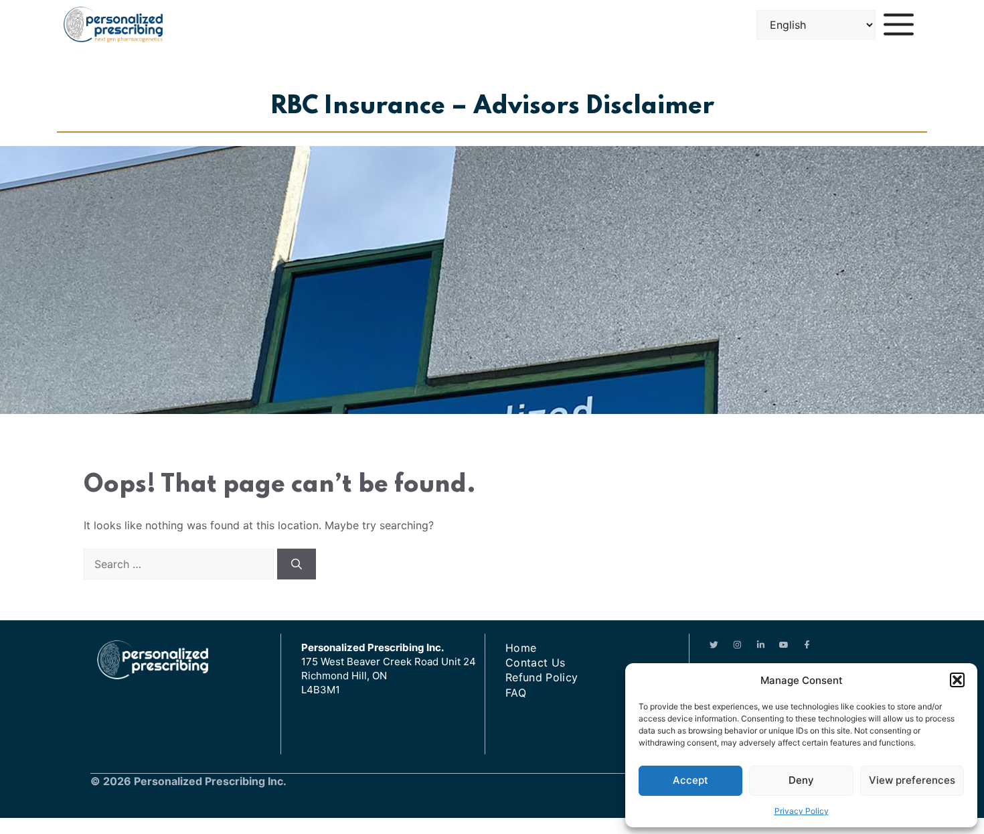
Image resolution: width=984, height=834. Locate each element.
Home (520, 647)
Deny (801, 780)
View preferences (912, 780)
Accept (690, 780)
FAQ (515, 692)
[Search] (296, 564)
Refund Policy (541, 677)
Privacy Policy (801, 811)
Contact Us (535, 662)
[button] (957, 680)
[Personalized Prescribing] (113, 24)
